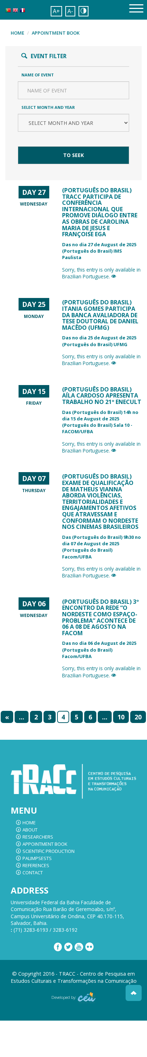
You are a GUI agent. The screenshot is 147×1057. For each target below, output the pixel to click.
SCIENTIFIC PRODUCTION (48, 851)
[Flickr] (89, 947)
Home (17, 33)
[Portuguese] (8, 11)
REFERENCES (35, 865)
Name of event (37, 74)
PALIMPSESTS (37, 858)
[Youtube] (79, 947)
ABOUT (29, 829)
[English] (15, 11)
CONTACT (32, 872)
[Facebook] (58, 947)
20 (138, 717)
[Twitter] (68, 947)
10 (121, 717)
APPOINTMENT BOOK (56, 33)
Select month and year (48, 107)
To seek (29, 139)
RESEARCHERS (37, 837)
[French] (22, 11)
